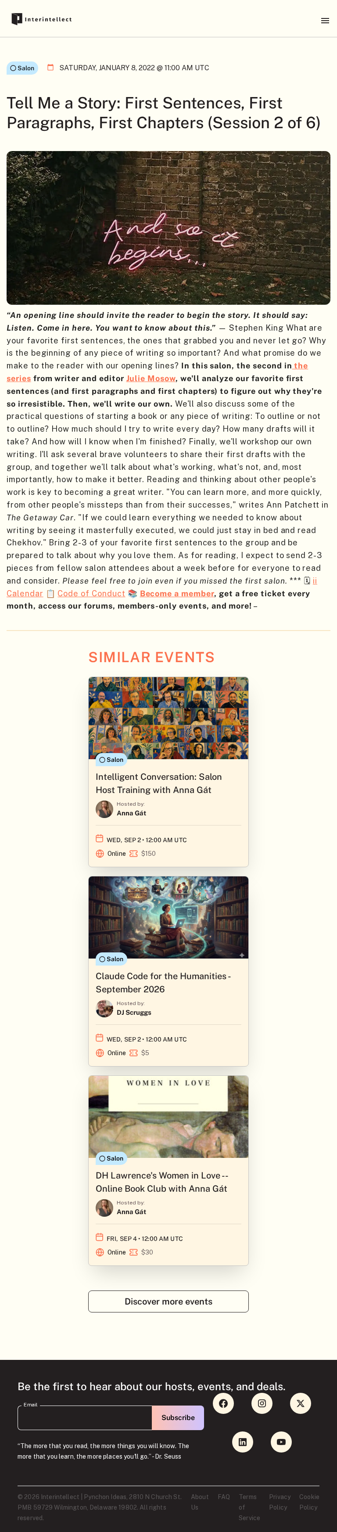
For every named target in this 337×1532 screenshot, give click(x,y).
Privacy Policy (279, 1502)
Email (31, 1405)
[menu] (325, 20)
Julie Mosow (151, 378)
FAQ (224, 1496)
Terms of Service (249, 1507)
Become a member (177, 593)
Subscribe (178, 1417)
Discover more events (168, 1301)
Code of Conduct (91, 593)
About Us (200, 1502)
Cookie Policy (309, 1502)
